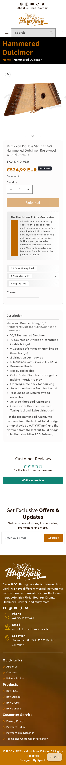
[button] (33, 268)
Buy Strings (13, 696)
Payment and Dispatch (20, 732)
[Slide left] (25, 136)
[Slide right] (41, 136)
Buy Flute (12, 691)
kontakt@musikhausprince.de (30, 629)
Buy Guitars (13, 708)
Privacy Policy (15, 678)
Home (7, 59)
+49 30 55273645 (23, 618)
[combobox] (33, 33)
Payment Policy (15, 727)
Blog (33, 8)
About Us (23, 8)
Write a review (33, 480)
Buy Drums (13, 702)
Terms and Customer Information (27, 738)
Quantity (12, 182)
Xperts (42, 760)
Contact (43, 8)
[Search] (51, 33)
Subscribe (53, 537)
